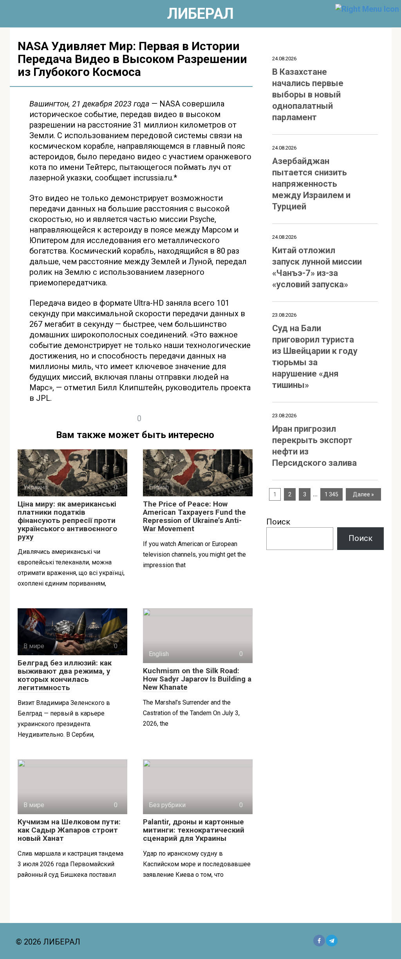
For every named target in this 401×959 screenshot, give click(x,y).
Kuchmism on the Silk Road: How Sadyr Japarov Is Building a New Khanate (197, 679)
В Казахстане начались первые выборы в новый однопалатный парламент (307, 94)
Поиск (278, 521)
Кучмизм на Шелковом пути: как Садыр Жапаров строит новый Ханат (69, 830)
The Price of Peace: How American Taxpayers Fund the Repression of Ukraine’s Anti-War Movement (194, 516)
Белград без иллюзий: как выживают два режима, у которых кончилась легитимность (65, 675)
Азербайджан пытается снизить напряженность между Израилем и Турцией (311, 183)
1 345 (331, 494)
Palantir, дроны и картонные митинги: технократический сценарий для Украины (193, 830)
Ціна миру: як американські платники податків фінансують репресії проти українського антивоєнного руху (67, 520)
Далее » (363, 494)
